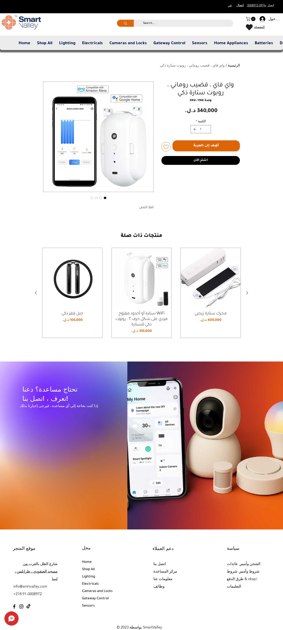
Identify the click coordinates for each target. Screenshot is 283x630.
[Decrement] (207, 129)
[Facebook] (14, 606)
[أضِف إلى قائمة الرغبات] (166, 146)
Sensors (88, 606)
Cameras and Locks (97, 591)
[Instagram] (21, 606)
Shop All (88, 569)
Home (87, 562)
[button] (251, 19)
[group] (141, 292)
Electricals (90, 584)
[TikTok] (28, 606)
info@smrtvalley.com (30, 586)
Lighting (88, 577)
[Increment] (194, 129)
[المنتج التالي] (35, 292)
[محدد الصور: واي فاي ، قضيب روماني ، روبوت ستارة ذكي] (105, 198)
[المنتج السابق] (247, 292)
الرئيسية (234, 65)
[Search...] (125, 23)
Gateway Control (95, 599)
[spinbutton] (201, 129)
